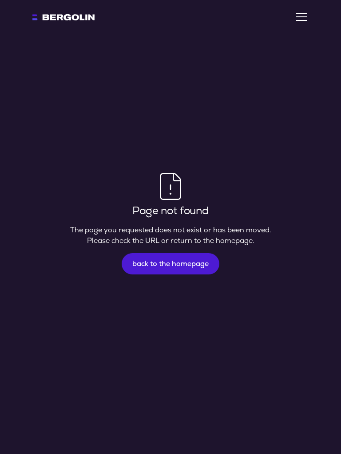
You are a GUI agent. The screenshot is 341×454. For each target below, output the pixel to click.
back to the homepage (170, 263)
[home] (63, 17)
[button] (300, 16)
